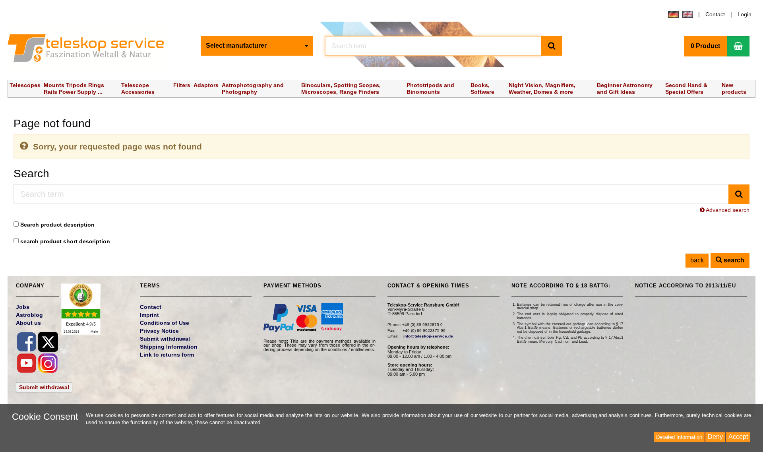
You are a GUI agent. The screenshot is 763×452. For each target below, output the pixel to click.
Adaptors (206, 85)
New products (734, 88)
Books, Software (482, 88)
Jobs (22, 307)
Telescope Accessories (138, 88)
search (733, 260)
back (697, 260)
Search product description (57, 224)
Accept (738, 436)
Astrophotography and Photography (253, 88)
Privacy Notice (159, 331)
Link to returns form (167, 354)
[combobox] (257, 46)
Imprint (149, 315)
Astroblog (29, 315)
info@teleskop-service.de (428, 336)
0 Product (705, 46)
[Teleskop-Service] (91, 50)
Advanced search (727, 210)
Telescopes (25, 85)
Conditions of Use (164, 323)
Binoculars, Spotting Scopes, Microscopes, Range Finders (341, 88)
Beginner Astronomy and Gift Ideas (625, 88)
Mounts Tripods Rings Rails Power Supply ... (74, 88)
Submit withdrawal (44, 387)
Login (744, 14)
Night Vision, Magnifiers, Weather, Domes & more (542, 88)
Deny (715, 436)
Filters (181, 85)
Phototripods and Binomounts (430, 88)
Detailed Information (679, 437)
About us (28, 323)
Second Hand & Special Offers (686, 88)
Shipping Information (169, 346)
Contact (715, 14)
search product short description (65, 241)
